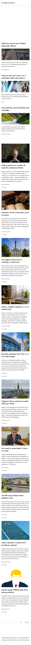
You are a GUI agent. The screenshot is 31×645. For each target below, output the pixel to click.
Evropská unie (4, 373)
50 (20, 622)
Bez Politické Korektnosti (8, 2)
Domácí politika (5, 467)
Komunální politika (6, 69)
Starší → (27, 622)
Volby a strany (4, 514)
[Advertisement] (15, 22)
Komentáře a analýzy (6, 134)
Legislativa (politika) (6, 326)
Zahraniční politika (5, 184)
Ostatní (3, 101)
